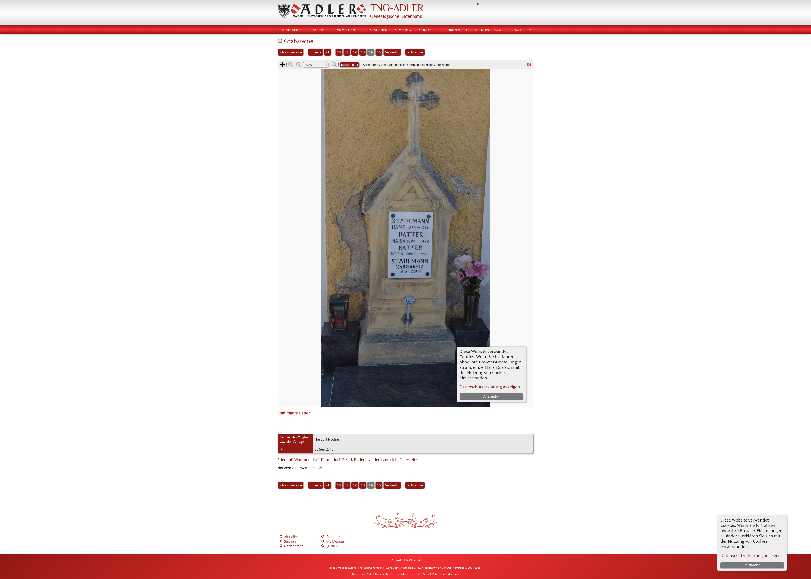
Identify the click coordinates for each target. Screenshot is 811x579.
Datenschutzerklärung (445, 574)
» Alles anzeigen (290, 52)
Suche (318, 29)
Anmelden (346, 29)
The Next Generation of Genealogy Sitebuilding (385, 567)
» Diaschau (415, 52)
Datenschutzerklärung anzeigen (750, 555)
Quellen (332, 546)
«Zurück (315, 52)
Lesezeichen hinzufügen (483, 30)
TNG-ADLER (396, 8)
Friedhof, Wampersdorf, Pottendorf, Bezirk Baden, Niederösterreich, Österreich (348, 459)
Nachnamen (293, 546)
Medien (405, 29)
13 (363, 52)
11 (346, 52)
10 (339, 52)
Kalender (333, 536)
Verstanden (752, 565)
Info (427, 29)
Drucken (453, 30)
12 (355, 52)
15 (379, 52)
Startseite (291, 29)
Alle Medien (335, 541)
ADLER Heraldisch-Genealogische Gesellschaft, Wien (398, 574)
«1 (327, 52)
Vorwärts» (392, 52)
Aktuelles (291, 536)
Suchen (381, 29)
